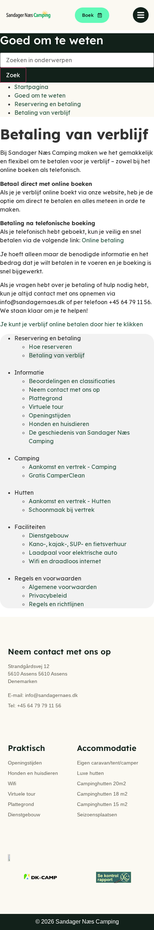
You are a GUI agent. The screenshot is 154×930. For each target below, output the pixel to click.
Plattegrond (45, 398)
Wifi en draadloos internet (65, 561)
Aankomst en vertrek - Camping (72, 466)
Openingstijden (50, 415)
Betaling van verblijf (42, 112)
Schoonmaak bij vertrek (62, 509)
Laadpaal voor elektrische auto (73, 552)
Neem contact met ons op (64, 389)
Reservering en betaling (47, 104)
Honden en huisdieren (59, 423)
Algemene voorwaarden (63, 586)
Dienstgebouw (49, 535)
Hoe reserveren (50, 346)
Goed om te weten (40, 95)
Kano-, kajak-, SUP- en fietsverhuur (77, 544)
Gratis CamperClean (57, 475)
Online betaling (103, 240)
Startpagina (31, 86)
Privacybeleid (48, 595)
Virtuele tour (46, 406)
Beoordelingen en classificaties (72, 381)
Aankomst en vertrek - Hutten (70, 501)
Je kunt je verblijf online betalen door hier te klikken (71, 324)
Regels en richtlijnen (56, 604)
